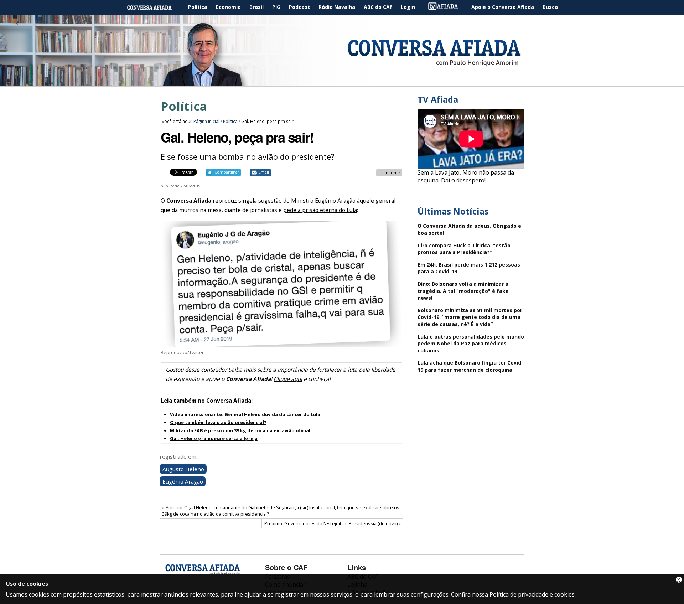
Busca (550, 7)
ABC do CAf (378, 7)
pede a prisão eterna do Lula (320, 210)
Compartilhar (226, 172)
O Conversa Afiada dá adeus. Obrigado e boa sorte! (469, 229)
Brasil (256, 7)
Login (408, 7)
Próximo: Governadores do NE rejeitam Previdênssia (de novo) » (332, 523)
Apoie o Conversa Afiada (502, 7)
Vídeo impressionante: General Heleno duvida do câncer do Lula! (246, 414)
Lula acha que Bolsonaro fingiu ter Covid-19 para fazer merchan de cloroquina (470, 366)
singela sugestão (260, 201)
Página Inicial (154, 7)
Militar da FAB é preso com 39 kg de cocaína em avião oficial (240, 430)
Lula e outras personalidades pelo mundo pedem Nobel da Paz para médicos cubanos (471, 343)
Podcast (299, 7)
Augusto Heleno (183, 469)
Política (197, 7)
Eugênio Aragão (182, 481)
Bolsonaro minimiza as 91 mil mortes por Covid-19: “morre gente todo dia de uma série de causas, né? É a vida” (470, 317)
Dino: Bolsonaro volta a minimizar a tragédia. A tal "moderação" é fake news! (463, 290)
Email (264, 172)
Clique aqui (288, 379)
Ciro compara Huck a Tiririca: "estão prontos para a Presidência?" (464, 249)
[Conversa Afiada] (342, 82)
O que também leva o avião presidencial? (218, 422)
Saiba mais (242, 369)
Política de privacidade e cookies (532, 594)
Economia (228, 7)
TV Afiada (446, 7)
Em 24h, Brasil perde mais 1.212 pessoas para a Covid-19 (469, 268)
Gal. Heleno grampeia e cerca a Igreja (214, 438)
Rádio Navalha (336, 7)
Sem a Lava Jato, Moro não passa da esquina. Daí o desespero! (466, 176)
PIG (276, 7)
